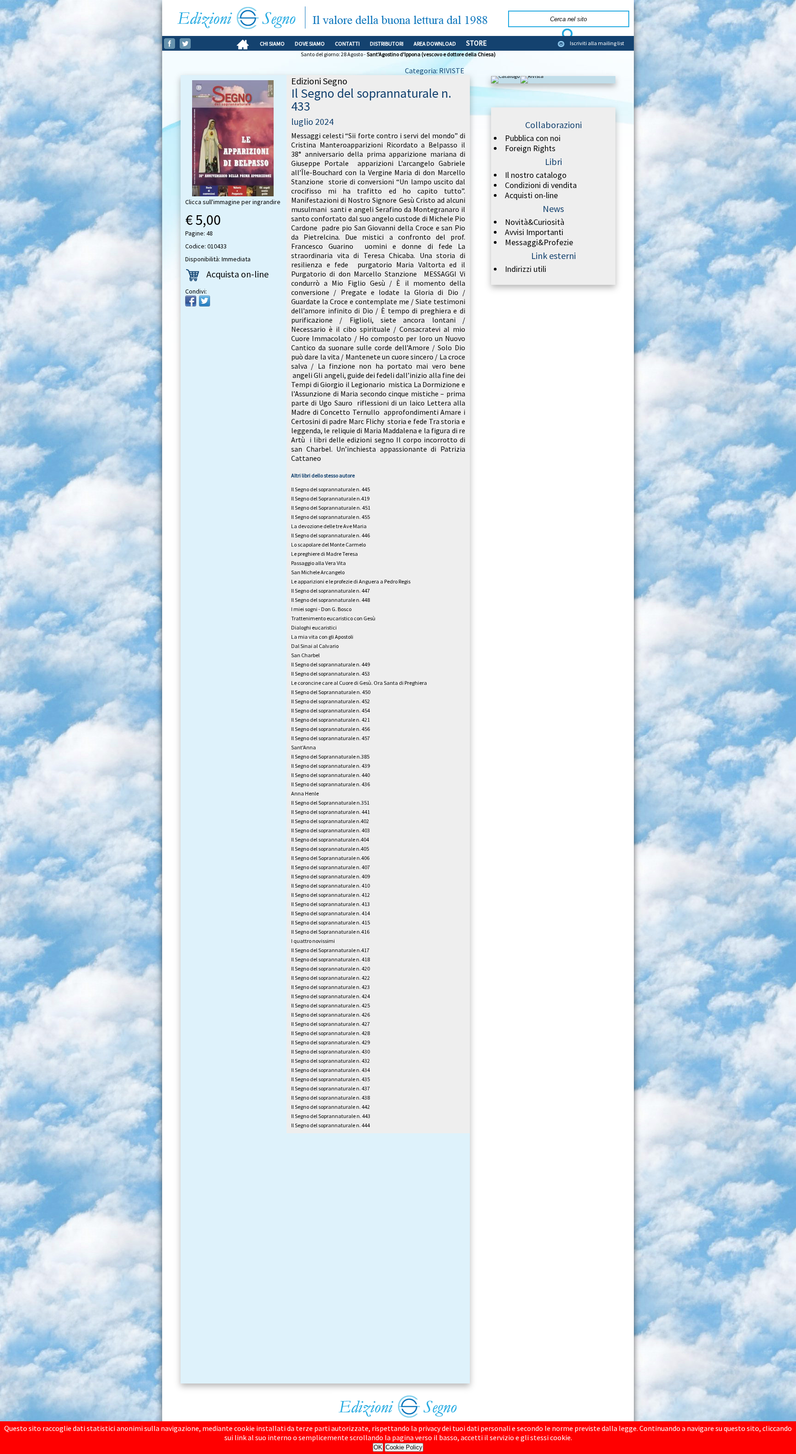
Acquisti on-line (531, 195)
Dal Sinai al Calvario (315, 645)
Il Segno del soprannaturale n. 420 (330, 968)
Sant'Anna (303, 747)
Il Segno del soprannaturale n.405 (330, 848)
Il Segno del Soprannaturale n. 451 (330, 507)
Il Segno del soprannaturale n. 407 (330, 867)
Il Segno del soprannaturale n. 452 (330, 701)
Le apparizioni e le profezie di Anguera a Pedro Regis (350, 581)
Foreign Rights (530, 148)
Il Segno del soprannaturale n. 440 (330, 774)
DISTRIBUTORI (387, 43)
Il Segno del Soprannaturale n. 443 (330, 1116)
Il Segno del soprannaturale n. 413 (330, 904)
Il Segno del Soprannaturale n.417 (330, 950)
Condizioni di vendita (541, 185)
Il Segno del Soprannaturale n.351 (330, 802)
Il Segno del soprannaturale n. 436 (330, 784)
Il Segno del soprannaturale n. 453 (330, 673)
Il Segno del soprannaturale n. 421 (330, 719)
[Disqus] (325, 1260)
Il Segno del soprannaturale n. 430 (330, 1051)
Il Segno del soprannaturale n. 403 (330, 830)
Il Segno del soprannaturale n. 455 (330, 516)
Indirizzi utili (525, 269)
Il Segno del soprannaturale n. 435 (330, 1079)
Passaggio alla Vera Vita (318, 562)
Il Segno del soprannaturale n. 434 (330, 1069)
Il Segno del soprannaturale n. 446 (330, 535)
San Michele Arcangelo (318, 572)
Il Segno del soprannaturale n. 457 (330, 738)
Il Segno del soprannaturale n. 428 (330, 1033)
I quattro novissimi (313, 940)
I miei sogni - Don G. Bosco (321, 609)
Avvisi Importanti (534, 232)
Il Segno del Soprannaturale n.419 (330, 498)
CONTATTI (347, 43)
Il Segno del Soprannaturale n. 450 (330, 692)
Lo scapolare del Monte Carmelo (328, 544)
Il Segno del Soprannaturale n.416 (330, 931)
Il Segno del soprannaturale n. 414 (330, 913)
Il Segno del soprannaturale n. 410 (330, 885)
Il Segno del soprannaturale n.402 (330, 821)
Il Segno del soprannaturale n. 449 (330, 664)
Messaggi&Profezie (539, 242)
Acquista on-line (237, 274)
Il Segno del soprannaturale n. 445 (330, 489)
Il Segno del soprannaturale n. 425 (330, 1005)
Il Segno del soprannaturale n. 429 (330, 1042)
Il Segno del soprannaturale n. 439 (330, 765)
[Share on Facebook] (190, 300)
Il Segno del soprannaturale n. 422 (330, 977)
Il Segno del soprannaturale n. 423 (330, 986)
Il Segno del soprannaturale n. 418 (330, 959)
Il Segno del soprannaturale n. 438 (330, 1097)
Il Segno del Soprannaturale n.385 (330, 756)
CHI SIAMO (272, 43)
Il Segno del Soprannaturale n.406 (330, 857)
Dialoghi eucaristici (314, 627)
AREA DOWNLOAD (435, 43)
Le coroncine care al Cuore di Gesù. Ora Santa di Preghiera (359, 682)
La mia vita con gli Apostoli (322, 636)
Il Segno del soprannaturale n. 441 (330, 811)
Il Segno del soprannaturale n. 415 (330, 922)
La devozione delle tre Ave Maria (329, 526)
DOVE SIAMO (310, 43)
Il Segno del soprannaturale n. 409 (330, 876)
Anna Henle (305, 793)
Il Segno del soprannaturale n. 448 (330, 599)
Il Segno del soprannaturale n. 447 (330, 590)
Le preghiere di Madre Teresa (324, 553)
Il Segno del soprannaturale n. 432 (330, 1060)
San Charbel (305, 655)
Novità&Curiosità (534, 222)
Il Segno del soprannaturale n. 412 (330, 894)
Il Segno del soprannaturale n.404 (330, 839)
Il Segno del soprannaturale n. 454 (330, 710)
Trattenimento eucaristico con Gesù (333, 618)
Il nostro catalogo (536, 175)
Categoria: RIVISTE (434, 70)
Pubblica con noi (533, 138)
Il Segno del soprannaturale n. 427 (330, 1023)
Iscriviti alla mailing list (597, 43)
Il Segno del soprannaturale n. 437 (330, 1088)
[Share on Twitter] (204, 300)
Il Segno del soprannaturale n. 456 (330, 728)
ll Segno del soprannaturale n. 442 (330, 1106)
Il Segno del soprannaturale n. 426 (330, 1014)
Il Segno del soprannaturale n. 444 (330, 1125)
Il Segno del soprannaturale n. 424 (330, 996)
